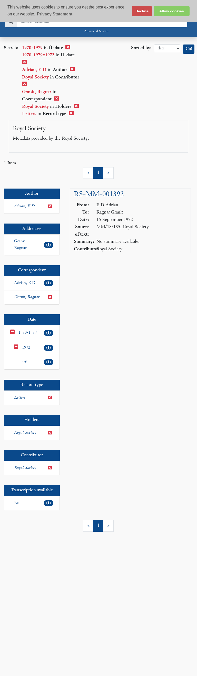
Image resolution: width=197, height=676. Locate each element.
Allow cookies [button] (171, 11)
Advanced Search (96, 31)
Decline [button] (142, 11)
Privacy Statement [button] (54, 14)
